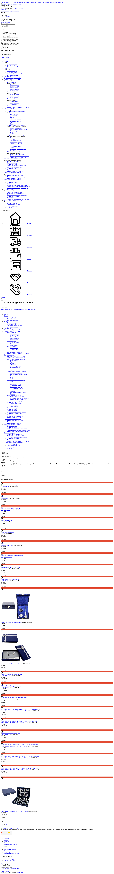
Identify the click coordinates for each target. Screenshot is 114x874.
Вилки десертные (14, 96)
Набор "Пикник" (5, 687)
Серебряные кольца (12, 163)
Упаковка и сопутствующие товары (13, 200)
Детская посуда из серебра (14, 178)
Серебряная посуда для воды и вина (16, 125)
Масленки (12, 147)
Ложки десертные (14, 86)
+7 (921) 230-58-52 (5, 22)
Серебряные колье (11, 168)
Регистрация (4, 53)
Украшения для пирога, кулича (18, 149)
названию (3, 309)
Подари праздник (11, 65)
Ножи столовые (14, 101)
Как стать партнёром (9, 860)
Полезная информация (10, 849)
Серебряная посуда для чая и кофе (16, 111)
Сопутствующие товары (13, 204)
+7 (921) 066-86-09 (5, 16)
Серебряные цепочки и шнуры (15, 170)
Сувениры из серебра (9, 189)
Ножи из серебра (11, 98)
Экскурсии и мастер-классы (5, 10)
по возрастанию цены (17, 309)
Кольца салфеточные (15, 140)
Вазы (11, 137)
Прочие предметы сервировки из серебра (18, 107)
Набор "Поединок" (6, 675)
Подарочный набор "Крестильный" (10, 663)
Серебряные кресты (12, 182)
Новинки (6, 59)
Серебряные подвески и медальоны (16, 165)
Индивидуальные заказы (10, 844)
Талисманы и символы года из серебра (17, 195)
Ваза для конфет (5, 486)
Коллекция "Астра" (12, 71)
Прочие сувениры (11, 197)
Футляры (9, 207)
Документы (7, 852)
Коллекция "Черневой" (13, 72)
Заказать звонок (5, 57)
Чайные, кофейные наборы (17, 154)
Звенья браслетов (14, 406)
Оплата (6, 840)
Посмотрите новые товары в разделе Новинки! (29, 2)
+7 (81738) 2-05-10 (5, 868)
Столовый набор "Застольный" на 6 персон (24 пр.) (14, 757)
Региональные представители (11, 859)
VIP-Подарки (7, 76)
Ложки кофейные (14, 89)
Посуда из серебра (9, 108)
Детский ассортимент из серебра (12, 172)
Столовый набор (5, 734)
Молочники (13, 122)
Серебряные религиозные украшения (17, 185)
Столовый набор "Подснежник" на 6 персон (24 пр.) (15, 769)
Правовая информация (10, 850)
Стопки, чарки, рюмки (16, 128)
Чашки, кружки (14, 114)
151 (6, 824)
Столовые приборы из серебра (12, 79)
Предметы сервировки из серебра (16, 135)
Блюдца (12, 117)
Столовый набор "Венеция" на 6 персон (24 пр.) (14, 722)
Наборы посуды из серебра (14, 151)
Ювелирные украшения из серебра (13, 158)
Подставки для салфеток (16, 144)
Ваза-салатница (5, 568)
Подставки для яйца (15, 146)
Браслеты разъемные (15, 403)
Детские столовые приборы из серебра (17, 176)
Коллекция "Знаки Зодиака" (14, 73)
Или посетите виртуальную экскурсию (52, 2)
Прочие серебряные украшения (15, 171)
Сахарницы (13, 118)
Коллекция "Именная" (13, 75)
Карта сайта (20, 872)
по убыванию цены (28, 309)
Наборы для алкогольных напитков (19, 156)
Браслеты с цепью (14, 405)
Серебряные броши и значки (14, 167)
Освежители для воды (16, 143)
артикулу (8, 309)
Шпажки (12, 150)
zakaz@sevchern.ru (15, 868)
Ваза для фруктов (5, 510)
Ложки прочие (14, 90)
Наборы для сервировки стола (18, 157)
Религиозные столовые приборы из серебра (18, 186)
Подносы (12, 139)
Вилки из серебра (11, 92)
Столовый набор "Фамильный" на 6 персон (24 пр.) (14, 811)
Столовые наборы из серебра (14, 105)
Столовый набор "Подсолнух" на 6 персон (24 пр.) (14, 746)
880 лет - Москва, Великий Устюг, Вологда (18, 199)
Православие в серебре (13, 66)
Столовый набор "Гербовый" (8, 699)
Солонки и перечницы (16, 142)
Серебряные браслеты (12, 402)
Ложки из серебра (11, 82)
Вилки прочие (14, 97)
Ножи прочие (13, 104)
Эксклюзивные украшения (14, 161)
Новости (6, 842)
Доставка (6, 838)
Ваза (2, 521)
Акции (6, 61)
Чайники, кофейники (15, 121)
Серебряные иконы (12, 183)
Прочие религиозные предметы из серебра (18, 188)
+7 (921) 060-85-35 (18, 8)
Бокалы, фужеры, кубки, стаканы (19, 129)
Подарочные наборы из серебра (12, 78)
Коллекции (7, 68)
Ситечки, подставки (15, 119)
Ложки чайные (14, 87)
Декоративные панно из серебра (15, 193)
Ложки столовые (14, 85)
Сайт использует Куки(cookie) (9, 2)
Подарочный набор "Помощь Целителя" (11, 622)
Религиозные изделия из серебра (12, 179)
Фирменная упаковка (12, 206)
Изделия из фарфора (12, 203)
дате (35, 309)
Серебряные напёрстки (13, 196)
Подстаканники (14, 115)
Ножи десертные (14, 103)
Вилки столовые (14, 94)
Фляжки (12, 133)
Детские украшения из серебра (15, 175)
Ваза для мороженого (6, 545)
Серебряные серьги (12, 164)
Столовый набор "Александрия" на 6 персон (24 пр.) (15, 710)
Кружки (12, 132)
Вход (9, 53)
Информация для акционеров (11, 853)
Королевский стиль (12, 64)
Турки (11, 124)
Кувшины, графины (15, 131)
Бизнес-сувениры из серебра (14, 192)
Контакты (6, 841)
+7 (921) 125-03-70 (14, 11)
